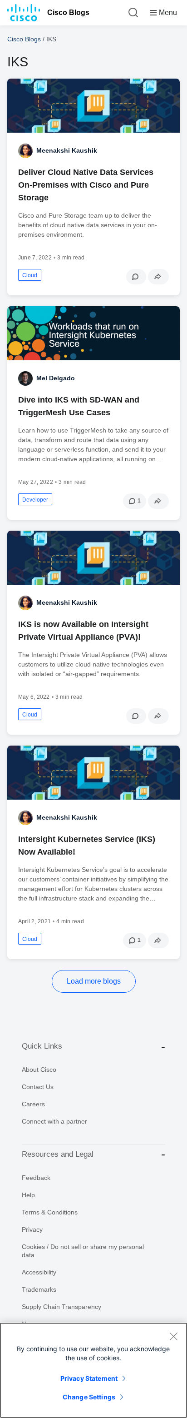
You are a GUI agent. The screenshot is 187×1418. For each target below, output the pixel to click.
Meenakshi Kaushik (66, 150)
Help (28, 1195)
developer (35, 500)
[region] (93, 1370)
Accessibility (39, 1272)
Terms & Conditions (50, 1212)
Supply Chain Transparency (61, 1306)
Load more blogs (94, 981)
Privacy (32, 1229)
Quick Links (42, 1046)
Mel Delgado (55, 378)
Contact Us (38, 1086)
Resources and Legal (58, 1154)
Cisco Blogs (68, 12)
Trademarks (39, 1289)
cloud (29, 275)
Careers (33, 1104)
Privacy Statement (89, 1378)
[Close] (173, 1336)
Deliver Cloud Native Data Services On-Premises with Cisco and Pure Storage (85, 185)
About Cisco (39, 1069)
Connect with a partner (54, 1121)
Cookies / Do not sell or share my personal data (83, 1251)
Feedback (36, 1177)
